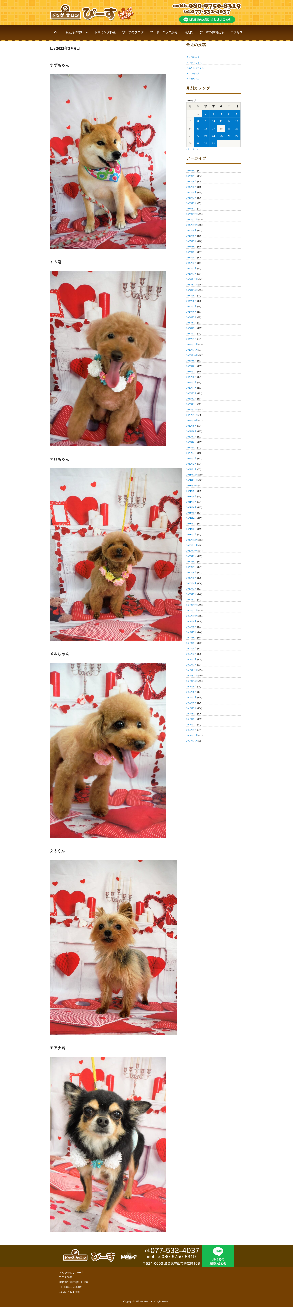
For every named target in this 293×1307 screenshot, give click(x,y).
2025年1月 (191, 274)
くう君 (55, 262)
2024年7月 (191, 306)
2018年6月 (191, 703)
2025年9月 (191, 230)
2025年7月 (191, 241)
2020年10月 (192, 550)
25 (221, 136)
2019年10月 (192, 616)
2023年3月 (191, 393)
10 (213, 121)
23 (205, 136)
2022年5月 (191, 447)
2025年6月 (191, 246)
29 (198, 143)
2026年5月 (191, 187)
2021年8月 (191, 496)
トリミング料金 (105, 32)
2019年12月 (192, 605)
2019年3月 (191, 654)
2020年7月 (191, 567)
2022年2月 (191, 464)
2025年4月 (191, 257)
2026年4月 (191, 192)
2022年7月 (191, 436)
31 (213, 143)
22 (198, 136)
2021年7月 (191, 502)
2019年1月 (191, 665)
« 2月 (188, 149)
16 (205, 128)
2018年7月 (191, 697)
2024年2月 (191, 333)
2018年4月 (191, 713)
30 (205, 143)
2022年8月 (191, 431)
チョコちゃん (193, 57)
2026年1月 (191, 208)
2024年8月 (191, 301)
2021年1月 (191, 534)
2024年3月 (191, 328)
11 (221, 121)
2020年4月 (191, 583)
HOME (54, 32)
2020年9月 (191, 556)
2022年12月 (192, 409)
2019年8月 (191, 627)
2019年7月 (191, 632)
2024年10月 (192, 290)
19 (229, 128)
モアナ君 (57, 1048)
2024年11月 (192, 284)
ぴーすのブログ (133, 32)
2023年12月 (192, 344)
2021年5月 (191, 512)
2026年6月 (191, 181)
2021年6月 (191, 507)
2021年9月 (191, 491)
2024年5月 (191, 317)
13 (236, 121)
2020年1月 (191, 599)
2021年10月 (192, 485)
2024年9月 (191, 295)
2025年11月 (192, 219)
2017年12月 (192, 735)
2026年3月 (191, 198)
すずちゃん (59, 65)
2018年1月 (191, 730)
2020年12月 (192, 540)
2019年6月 (191, 637)
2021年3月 (191, 523)
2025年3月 (191, 263)
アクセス (236, 32)
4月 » (195, 149)
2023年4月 (191, 388)
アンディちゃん (194, 62)
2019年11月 (192, 610)
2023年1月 (191, 404)
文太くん (57, 851)
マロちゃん (59, 459)
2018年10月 (192, 681)
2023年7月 (191, 371)
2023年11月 (192, 350)
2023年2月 (191, 398)
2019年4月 (191, 648)
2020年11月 (192, 545)
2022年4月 (191, 453)
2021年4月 (191, 518)
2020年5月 (191, 578)
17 (213, 128)
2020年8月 (191, 561)
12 (229, 121)
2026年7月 (191, 176)
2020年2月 (191, 594)
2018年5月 (191, 708)
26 (229, 136)
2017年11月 (192, 741)
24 (213, 136)
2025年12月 (192, 214)
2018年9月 (191, 686)
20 (236, 128)
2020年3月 (191, 588)
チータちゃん (193, 79)
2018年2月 (191, 724)
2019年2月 (191, 659)
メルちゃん (59, 654)
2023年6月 (191, 377)
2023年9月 (191, 360)
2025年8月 (191, 236)
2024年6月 (191, 312)
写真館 (188, 32)
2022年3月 (191, 458)
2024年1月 (191, 339)
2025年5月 (191, 252)
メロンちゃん (193, 73)
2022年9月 (191, 426)
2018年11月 (192, 675)
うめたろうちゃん (195, 68)
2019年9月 (191, 621)
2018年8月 (191, 692)
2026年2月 (191, 203)
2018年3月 (191, 719)
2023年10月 (192, 355)
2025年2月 (191, 268)
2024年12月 (192, 279)
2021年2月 (191, 529)
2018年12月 (192, 670)
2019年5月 (191, 643)
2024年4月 (191, 322)
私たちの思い (75, 32)
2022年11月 (192, 415)
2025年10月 (192, 225)
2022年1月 (191, 469)
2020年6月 (191, 572)
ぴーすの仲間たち (212, 32)
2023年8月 (191, 366)
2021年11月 (192, 480)
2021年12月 (192, 474)
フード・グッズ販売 (164, 32)
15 (198, 128)
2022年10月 (192, 420)
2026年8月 (191, 170)
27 (236, 136)
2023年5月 (191, 382)
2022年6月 (191, 442)
